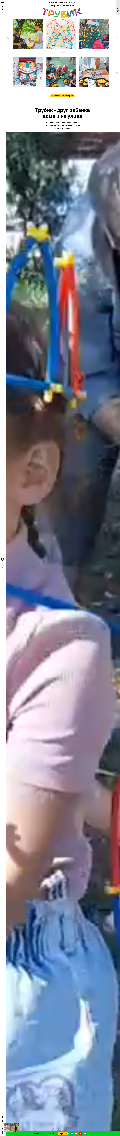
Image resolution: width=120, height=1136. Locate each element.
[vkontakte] (84, 1133)
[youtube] (80, 1133)
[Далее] (117, 37)
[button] (59, 52)
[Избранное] (118, 11)
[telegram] (71, 1133)
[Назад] (8, 37)
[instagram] (76, 1133)
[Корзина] (118, 3)
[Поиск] (118, 8)
